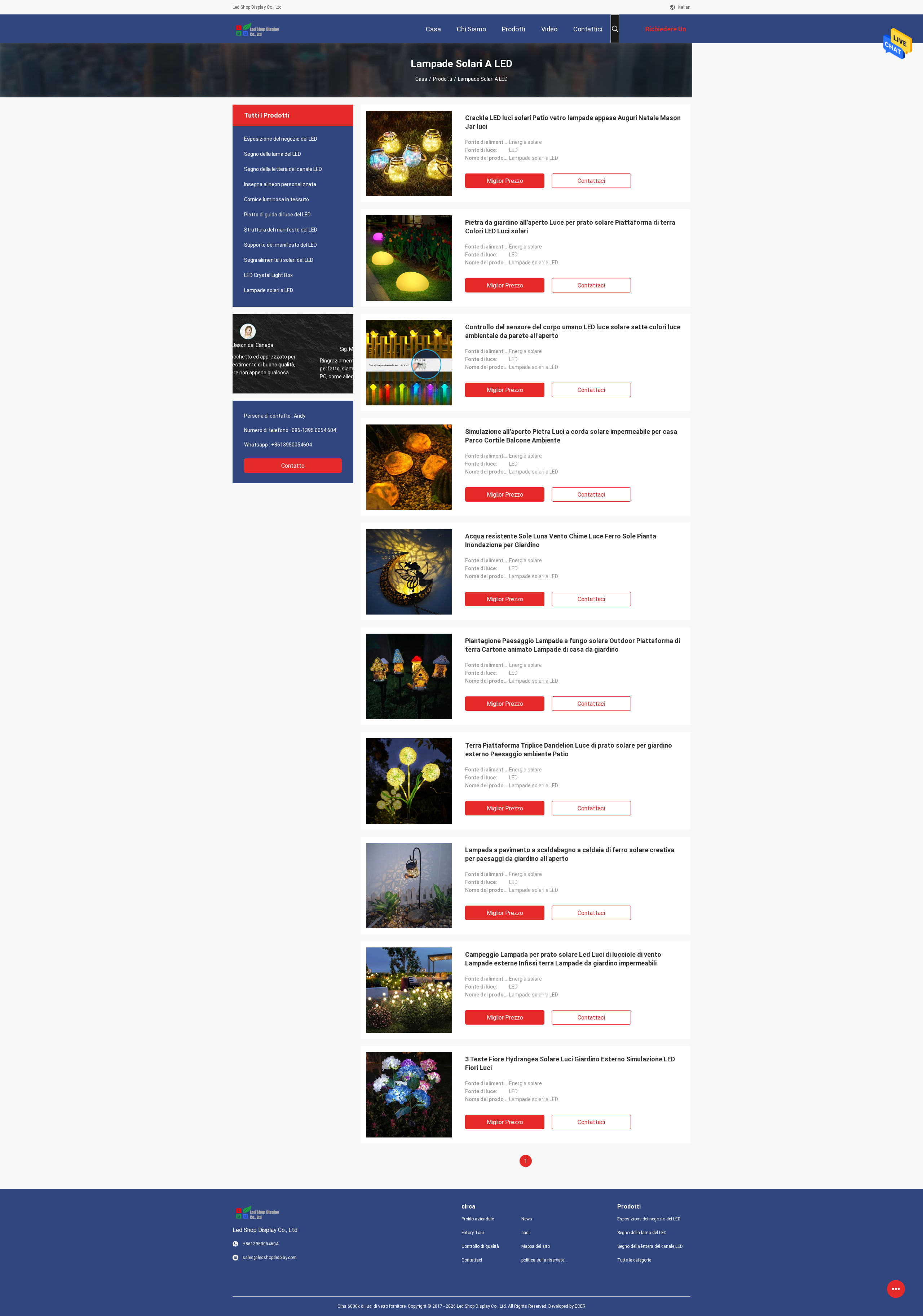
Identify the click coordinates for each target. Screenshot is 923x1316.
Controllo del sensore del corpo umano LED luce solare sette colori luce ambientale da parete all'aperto (572, 331)
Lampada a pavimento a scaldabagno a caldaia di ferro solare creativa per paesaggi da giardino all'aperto (569, 854)
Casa (421, 79)
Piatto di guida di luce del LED (277, 214)
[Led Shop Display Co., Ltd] (256, 29)
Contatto (293, 465)
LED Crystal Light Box (268, 275)
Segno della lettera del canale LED (283, 169)
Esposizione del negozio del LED (280, 139)
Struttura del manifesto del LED (280, 230)
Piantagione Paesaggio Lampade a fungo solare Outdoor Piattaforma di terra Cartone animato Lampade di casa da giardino (572, 645)
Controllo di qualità (480, 1246)
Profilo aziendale (478, 1219)
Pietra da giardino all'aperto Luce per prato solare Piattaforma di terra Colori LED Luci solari (570, 227)
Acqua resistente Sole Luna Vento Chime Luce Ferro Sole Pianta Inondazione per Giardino (560, 540)
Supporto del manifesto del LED (280, 245)
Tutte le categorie (634, 1260)
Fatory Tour (473, 1232)
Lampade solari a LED (268, 290)
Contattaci (591, 180)
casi (525, 1232)
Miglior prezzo (505, 180)
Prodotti (442, 79)
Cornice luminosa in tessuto (276, 199)
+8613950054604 (291, 445)
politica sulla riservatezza (545, 1260)
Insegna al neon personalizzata (280, 184)
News (526, 1219)
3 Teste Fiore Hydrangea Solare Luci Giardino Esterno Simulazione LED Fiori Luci (570, 1063)
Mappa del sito (535, 1246)
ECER (580, 1306)
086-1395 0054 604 (314, 430)
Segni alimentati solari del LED (278, 260)
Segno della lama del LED (272, 154)
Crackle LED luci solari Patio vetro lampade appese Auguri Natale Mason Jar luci (573, 122)
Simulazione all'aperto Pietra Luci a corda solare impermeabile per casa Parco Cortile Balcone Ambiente (571, 436)
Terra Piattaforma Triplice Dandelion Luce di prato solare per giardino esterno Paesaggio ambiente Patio (568, 749)
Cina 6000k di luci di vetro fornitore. (372, 1306)
